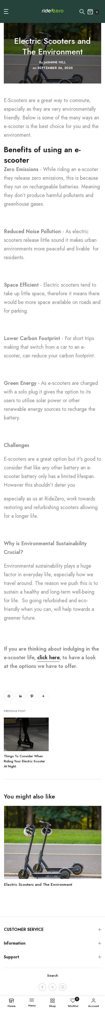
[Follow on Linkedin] (20, 696)
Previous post (15, 711)
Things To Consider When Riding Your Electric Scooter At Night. (24, 761)
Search (52, 975)
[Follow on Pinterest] (32, 696)
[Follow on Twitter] (52, 987)
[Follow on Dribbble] (9, 696)
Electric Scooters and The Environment (38, 884)
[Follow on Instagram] (63, 987)
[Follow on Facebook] (42, 987)
